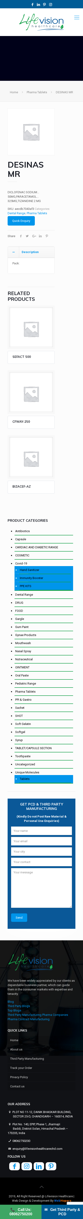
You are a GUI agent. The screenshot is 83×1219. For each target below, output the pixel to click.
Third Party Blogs (19, 1006)
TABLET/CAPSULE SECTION (33, 748)
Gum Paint (22, 627)
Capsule (20, 539)
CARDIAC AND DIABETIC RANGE (36, 547)
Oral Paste (22, 675)
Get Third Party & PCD (62, 1212)
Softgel (20, 732)
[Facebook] (32, 5)
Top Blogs (14, 1010)
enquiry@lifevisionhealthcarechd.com (37, 1148)
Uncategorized (25, 764)
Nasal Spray (23, 651)
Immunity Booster (31, 578)
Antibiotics (22, 531)
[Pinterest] (44, 5)
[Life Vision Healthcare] (41, 22)
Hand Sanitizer (29, 570)
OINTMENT (22, 667)
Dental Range (16, 213)
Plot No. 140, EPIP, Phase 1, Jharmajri (38, 1128)
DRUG (19, 602)
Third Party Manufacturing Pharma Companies (38, 1015)
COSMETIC (22, 555)
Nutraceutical (24, 659)
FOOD (19, 611)
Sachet (19, 707)
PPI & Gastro (23, 699)
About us (16, 1049)
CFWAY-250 (21, 421)
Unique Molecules (27, 772)
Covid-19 (21, 563)
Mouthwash (23, 643)
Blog (11, 1001)
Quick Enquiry (21, 221)
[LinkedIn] (38, 5)
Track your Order (21, 1068)
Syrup (19, 740)
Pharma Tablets (37, 92)
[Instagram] (50, 5)
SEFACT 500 (21, 357)
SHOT (19, 716)
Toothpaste (22, 756)
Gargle (19, 619)
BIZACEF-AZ (21, 486)
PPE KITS (25, 586)
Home (14, 92)
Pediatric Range (25, 683)
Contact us (17, 1086)
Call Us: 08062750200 (20, 1212)
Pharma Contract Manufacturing (29, 1019)
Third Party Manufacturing (27, 1058)
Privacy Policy (19, 1077)
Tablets (25, 779)
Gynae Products (25, 635)
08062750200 (21, 1141)
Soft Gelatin (23, 724)
